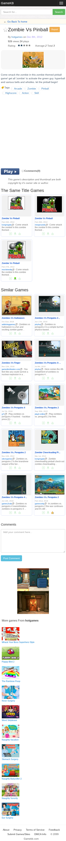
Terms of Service (35, 829)
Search (59, 12)
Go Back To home (17, 21)
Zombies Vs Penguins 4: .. (48, 363)
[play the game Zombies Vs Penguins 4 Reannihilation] (16, 484)
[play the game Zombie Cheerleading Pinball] (49, 436)
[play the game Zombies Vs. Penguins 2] (49, 392)
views (16, 41)
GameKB (7, 3)
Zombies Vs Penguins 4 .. (47, 318)
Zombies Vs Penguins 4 (13, 407)
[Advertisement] (33, 131)
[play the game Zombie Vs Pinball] (16, 202)
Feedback (54, 829)
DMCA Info (40, 834)
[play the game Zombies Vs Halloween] (16, 304)
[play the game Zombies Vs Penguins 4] (16, 394)
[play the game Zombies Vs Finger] (21, 348)
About (6, 829)
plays (26, 41)
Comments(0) (32, 170)
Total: (50, 45)
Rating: (12, 45)
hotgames (17, 36)
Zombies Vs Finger (11, 363)
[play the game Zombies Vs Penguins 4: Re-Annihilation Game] (49, 348)
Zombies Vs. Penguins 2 (47, 407)
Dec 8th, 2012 (34, 36)
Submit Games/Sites (18, 834)
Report (54, 29)
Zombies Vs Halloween (13, 318)
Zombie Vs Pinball (11, 218)
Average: (40, 45)
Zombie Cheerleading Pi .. (47, 452)
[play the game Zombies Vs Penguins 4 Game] (49, 303)
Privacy (18, 829)
